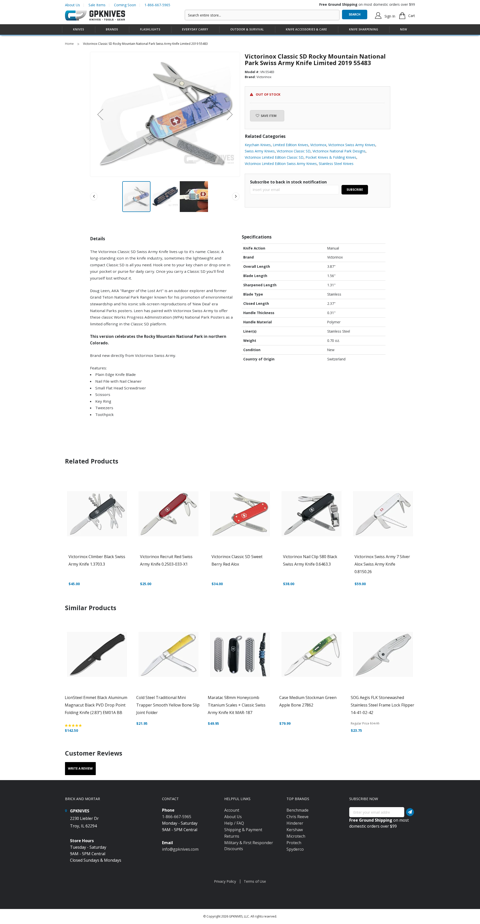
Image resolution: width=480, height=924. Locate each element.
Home (69, 44)
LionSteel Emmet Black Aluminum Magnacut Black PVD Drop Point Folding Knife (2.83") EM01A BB (96, 705)
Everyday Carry (195, 29)
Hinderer (294, 823)
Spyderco (295, 849)
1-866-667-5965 (157, 5)
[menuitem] (78, 29)
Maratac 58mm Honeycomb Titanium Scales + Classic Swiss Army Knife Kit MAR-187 (237, 705)
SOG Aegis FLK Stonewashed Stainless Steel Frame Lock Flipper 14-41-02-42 (382, 705)
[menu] (240, 29)
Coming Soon (125, 5)
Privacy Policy (225, 881)
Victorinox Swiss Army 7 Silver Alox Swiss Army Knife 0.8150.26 (382, 564)
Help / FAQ (234, 823)
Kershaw (294, 829)
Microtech (295, 836)
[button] (100, 114)
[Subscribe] (410, 812)
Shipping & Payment (243, 829)
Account (231, 810)
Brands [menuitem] (112, 29)
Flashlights (150, 29)
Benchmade (297, 810)
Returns (231, 836)
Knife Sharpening (363, 29)
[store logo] (95, 16)
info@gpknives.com (180, 849)
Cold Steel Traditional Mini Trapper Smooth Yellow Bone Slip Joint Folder (168, 705)
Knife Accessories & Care (306, 29)
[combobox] (262, 15)
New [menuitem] (403, 29)
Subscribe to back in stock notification (288, 182)
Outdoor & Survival (247, 29)
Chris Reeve (297, 816)
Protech (293, 842)
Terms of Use (255, 881)
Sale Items (97, 5)
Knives (78, 29)
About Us (72, 5)
